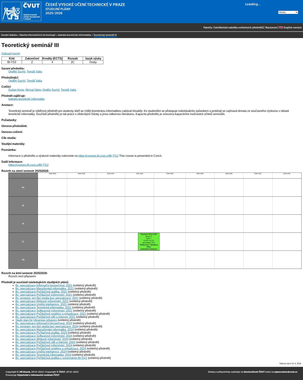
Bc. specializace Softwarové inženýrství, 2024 (43, 335)
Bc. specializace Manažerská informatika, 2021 (44, 288)
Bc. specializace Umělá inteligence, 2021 (41, 304)
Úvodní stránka (9, 34)
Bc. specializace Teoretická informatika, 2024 (43, 354)
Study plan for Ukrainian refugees (36, 320)
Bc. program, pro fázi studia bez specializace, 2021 (47, 298)
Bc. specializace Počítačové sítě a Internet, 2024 (45, 342)
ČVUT (62, 371)
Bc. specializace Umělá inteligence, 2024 (41, 351)
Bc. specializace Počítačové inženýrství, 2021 (43, 294)
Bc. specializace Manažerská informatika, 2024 (44, 329)
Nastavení (271, 27)
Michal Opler (33, 89)
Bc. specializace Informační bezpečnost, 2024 (43, 323)
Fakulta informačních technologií (37, 34)
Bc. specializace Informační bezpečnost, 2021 (43, 285)
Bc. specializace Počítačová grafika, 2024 (41, 332)
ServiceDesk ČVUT (254, 371)
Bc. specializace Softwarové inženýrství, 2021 (43, 310)
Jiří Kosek (24, 371)
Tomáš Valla (34, 71)
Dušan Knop (16, 89)
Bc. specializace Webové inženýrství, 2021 (42, 301)
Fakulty (207, 27)
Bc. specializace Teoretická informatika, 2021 (43, 307)
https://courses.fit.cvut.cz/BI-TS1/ (98, 155)
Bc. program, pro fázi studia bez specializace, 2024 (47, 326)
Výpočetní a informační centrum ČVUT (38, 375)
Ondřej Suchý (16, 71)
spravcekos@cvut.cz (285, 371)
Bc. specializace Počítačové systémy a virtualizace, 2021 (50, 313)
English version (293, 27)
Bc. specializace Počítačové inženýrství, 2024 (43, 345)
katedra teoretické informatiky (74, 34)
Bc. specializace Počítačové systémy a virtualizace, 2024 (50, 348)
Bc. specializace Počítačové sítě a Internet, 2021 (45, 316)
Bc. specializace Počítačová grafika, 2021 (41, 291)
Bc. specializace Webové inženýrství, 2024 (42, 339)
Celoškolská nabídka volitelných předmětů (239, 27)
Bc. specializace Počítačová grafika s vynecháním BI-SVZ (51, 358)
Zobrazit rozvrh (10, 53)
